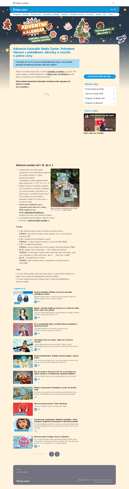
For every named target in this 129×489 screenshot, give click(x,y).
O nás (19, 469)
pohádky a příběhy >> (57, 72)
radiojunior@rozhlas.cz (34, 213)
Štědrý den (52, 74)
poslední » (57, 454)
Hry (104, 14)
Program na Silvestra (94, 103)
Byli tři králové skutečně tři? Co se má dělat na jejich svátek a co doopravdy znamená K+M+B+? (55, 373)
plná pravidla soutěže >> (38, 221)
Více (110, 14)
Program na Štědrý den (95, 98)
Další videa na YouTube (94, 133)
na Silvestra (63, 74)
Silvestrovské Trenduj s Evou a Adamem (51, 437)
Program (17, 14)
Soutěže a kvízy (77, 14)
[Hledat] (113, 3)
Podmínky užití (107, 480)
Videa (98, 14)
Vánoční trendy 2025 (94, 94)
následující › (51, 454)
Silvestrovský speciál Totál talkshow (50, 404)
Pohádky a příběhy (51, 14)
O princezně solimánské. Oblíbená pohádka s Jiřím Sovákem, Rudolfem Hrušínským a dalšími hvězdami (56, 420)
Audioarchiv (36, 14)
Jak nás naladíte (22, 472)
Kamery (65, 14)
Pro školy (90, 14)
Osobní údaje (97, 480)
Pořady (26, 14)
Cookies (88, 480)
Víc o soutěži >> (22, 87)
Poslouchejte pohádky (94, 89)
